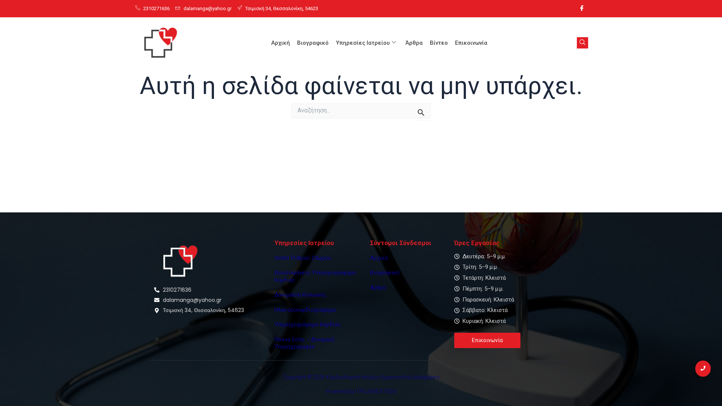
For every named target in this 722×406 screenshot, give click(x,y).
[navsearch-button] (582, 42)
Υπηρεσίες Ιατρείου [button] (363, 42)
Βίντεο (439, 42)
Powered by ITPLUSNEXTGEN (361, 391)
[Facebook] (581, 8)
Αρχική (280, 42)
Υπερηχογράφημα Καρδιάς (308, 324)
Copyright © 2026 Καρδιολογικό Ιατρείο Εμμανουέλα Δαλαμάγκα (361, 377)
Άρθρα (414, 42)
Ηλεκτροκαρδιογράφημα (305, 309)
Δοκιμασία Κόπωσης (300, 294)
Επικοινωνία (471, 42)
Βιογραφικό (313, 42)
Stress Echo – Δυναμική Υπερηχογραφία (304, 343)
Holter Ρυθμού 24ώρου (303, 258)
